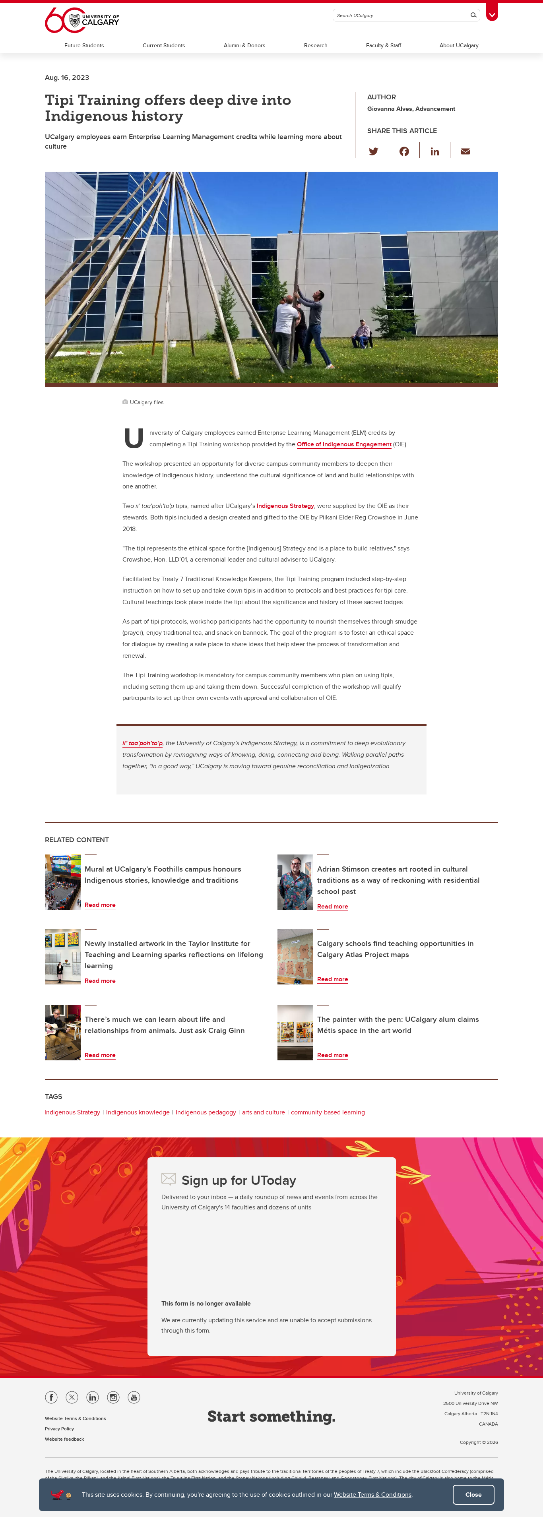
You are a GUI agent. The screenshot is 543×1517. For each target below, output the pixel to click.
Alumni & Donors (245, 45)
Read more (100, 904)
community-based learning (328, 1112)
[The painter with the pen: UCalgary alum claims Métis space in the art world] (295, 1032)
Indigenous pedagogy (206, 1112)
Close (473, 1494)
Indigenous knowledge (138, 1112)
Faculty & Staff (383, 45)
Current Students (164, 45)
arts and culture (263, 1112)
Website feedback (64, 1439)
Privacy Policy (59, 1428)
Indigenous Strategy (72, 1112)
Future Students (84, 45)
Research (316, 45)
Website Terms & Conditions (372, 1494)
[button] (378, 150)
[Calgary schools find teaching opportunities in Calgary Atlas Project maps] (295, 956)
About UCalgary (459, 45)
